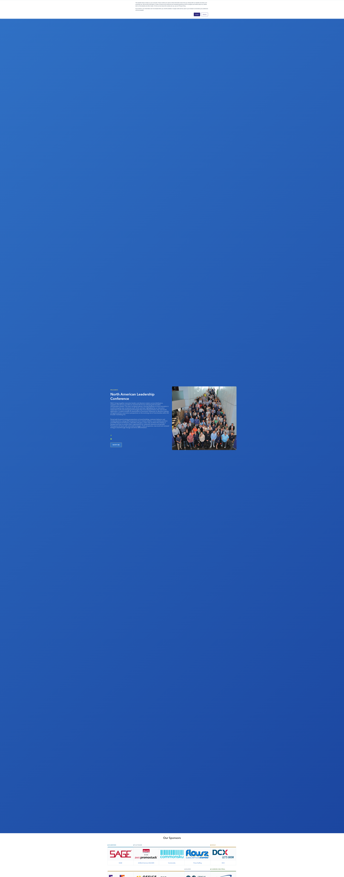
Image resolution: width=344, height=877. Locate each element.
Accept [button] (197, 14)
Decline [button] (204, 14)
